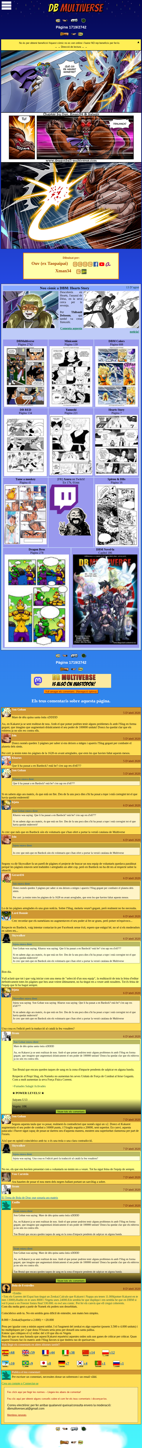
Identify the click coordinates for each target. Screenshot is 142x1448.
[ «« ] (58, 20)
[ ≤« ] (65, 20)
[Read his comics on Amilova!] (108, 263)
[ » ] (64, 34)
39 (80, 264)
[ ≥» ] (74, 34)
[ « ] (74, 20)
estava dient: (23, 779)
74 (90, 264)
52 (85, 264)
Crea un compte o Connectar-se (20, 1383)
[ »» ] (80, 34)
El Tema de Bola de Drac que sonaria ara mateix (30, 1197)
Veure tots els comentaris (71, 1111)
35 (75, 264)
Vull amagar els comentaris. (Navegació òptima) (71, 691)
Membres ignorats (16, 1415)
